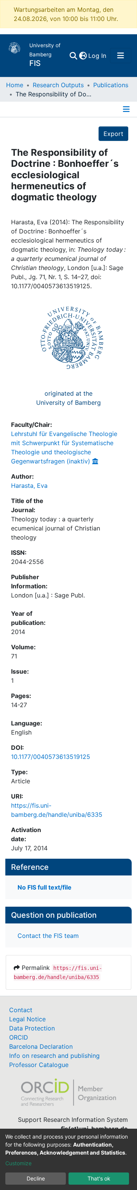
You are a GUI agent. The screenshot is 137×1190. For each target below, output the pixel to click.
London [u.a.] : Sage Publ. (48, 595)
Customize (18, 1163)
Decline (36, 1178)
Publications (110, 85)
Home (14, 85)
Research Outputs (58, 85)
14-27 (19, 705)
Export (113, 133)
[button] (83, 55)
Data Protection (32, 1028)
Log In (97, 55)
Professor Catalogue (38, 1065)
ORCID (18, 1037)
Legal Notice (27, 1019)
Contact (20, 1010)
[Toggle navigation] (120, 55)
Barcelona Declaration (41, 1046)
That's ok (99, 1178)
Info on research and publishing (54, 1055)
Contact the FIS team (48, 935)
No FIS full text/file (45, 887)
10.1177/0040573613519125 (50, 756)
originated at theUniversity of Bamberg (68, 398)
